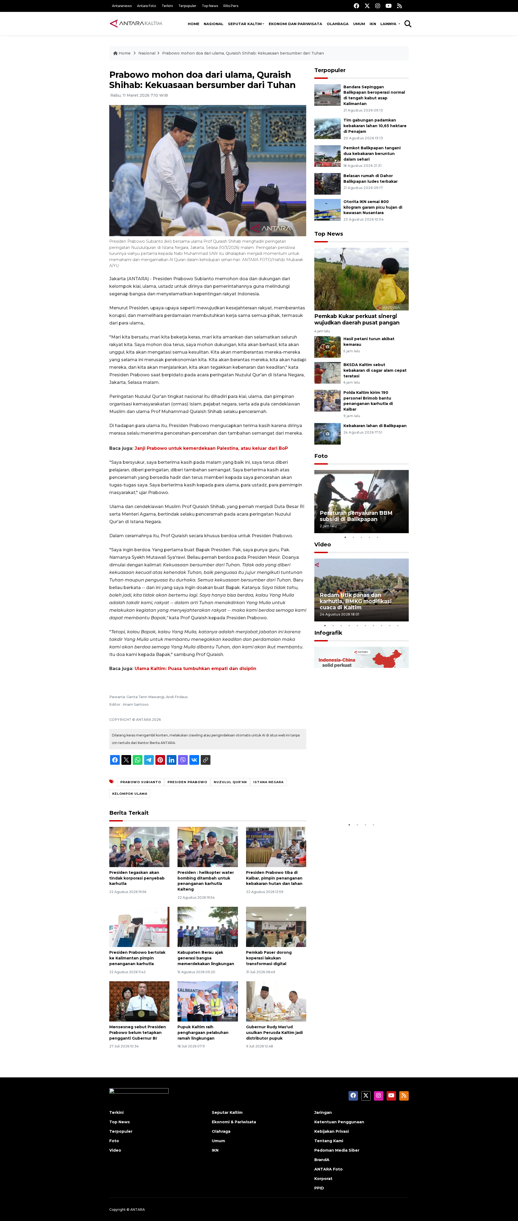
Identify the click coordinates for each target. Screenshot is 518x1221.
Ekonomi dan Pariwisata (295, 24)
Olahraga (338, 24)
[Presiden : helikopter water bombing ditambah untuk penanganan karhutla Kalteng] (208, 846)
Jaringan (323, 1112)
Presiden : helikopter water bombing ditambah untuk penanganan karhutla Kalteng (206, 881)
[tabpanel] (361, 501)
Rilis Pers (230, 6)
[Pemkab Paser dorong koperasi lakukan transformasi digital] (276, 926)
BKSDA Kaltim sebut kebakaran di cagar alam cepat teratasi (375, 370)
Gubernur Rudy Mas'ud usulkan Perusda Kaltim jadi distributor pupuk (274, 1032)
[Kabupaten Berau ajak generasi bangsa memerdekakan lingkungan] (208, 926)
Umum (359, 24)
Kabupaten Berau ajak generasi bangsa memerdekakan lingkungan (206, 958)
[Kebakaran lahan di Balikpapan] (327, 433)
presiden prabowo (187, 782)
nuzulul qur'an (230, 782)
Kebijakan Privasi (331, 1131)
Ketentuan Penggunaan (339, 1121)
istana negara (268, 782)
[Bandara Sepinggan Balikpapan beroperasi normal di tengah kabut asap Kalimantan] (327, 94)
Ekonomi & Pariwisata (234, 1121)
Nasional (213, 24)
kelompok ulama (129, 794)
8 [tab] (381, 625)
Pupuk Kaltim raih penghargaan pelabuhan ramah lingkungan (203, 1032)
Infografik (328, 633)
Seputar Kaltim (245, 24)
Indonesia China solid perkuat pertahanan (360, 803)
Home (193, 24)
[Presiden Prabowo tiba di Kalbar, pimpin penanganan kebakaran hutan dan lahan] (276, 846)
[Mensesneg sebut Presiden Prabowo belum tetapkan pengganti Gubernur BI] (139, 1001)
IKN (373, 24)
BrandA (321, 1159)
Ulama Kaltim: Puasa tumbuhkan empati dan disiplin (195, 668)
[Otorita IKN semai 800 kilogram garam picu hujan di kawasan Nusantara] (327, 209)
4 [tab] (369, 537)
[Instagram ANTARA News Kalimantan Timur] (377, 5)
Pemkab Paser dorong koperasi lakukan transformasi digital (269, 958)
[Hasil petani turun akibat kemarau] (327, 346)
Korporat (323, 1178)
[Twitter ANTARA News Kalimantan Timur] (367, 5)
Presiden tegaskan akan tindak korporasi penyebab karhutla (137, 878)
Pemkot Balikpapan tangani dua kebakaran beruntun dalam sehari (372, 154)
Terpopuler (187, 6)
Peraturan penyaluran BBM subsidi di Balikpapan (356, 516)
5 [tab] (377, 537)
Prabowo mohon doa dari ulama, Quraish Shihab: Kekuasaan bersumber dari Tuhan (243, 53)
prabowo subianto (140, 782)
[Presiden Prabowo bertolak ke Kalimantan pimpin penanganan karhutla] (139, 926)
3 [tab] (361, 537)
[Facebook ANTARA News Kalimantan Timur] (356, 5)
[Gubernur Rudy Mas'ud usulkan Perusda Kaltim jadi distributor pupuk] (276, 1001)
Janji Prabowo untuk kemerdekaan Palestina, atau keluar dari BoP (211, 448)
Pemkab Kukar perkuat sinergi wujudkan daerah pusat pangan (357, 319)
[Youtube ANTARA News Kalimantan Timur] (389, 5)
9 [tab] (390, 625)
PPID (319, 1188)
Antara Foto (146, 6)
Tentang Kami (328, 1140)
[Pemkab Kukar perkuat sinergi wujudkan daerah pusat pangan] (361, 278)
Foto (321, 456)
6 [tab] (365, 625)
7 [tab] (373, 625)
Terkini (167, 6)
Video (322, 544)
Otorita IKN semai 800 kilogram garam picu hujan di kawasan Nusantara (372, 207)
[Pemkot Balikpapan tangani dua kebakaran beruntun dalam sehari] (327, 155)
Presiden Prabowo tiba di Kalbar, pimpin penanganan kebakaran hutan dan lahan (274, 878)
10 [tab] (398, 625)
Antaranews (122, 6)
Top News (210, 6)
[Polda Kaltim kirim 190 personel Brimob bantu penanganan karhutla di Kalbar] (327, 400)
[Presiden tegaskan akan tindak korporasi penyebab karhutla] (139, 846)
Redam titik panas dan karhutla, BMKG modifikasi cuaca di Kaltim (356, 601)
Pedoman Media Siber (336, 1150)
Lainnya (388, 24)
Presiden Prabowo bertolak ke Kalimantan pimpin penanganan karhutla (137, 958)
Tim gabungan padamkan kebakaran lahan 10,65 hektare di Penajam (375, 126)
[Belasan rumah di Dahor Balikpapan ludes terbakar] (327, 183)
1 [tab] (345, 537)
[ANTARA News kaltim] (136, 23)
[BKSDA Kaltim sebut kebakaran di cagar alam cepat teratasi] (327, 372)
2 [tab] (353, 537)
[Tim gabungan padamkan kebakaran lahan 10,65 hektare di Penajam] (327, 127)
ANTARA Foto (328, 1169)
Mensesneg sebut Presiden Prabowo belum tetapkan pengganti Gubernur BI (137, 1032)
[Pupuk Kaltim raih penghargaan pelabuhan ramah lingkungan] (208, 1001)
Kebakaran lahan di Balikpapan (375, 425)
